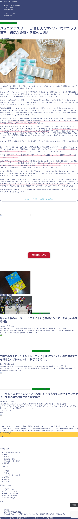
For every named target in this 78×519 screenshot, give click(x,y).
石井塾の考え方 (9, 498)
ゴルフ (6, 457)
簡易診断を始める (39, 255)
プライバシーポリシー (8, 518)
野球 (5, 454)
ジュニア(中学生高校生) (8, 23)
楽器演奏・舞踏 (9, 459)
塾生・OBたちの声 (11, 493)
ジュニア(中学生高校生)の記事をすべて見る (39, 199)
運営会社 (20, 518)
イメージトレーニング (12, 475)
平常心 (6, 473)
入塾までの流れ (13, 17)
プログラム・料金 (9, 13)
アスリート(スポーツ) (12, 452)
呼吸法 (6, 477)
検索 (1, 501)
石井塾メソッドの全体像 (12, 5)
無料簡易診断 (8, 15)
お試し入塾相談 (13, 19)
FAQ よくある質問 (10, 495)
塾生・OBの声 (8, 9)
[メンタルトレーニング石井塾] (8, 1)
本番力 (6, 471)
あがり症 (7, 481)
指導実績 (11, 11)
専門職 (6, 463)
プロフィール (8, 7)
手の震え (7, 479)
